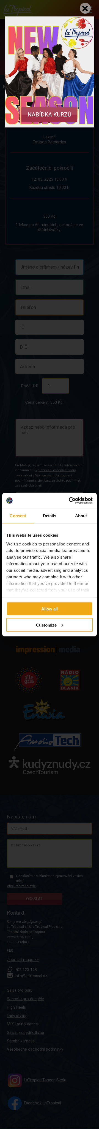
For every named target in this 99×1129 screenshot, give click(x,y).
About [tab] (81, 515)
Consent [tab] (18, 515)
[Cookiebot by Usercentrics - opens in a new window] (70, 500)
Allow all (49, 609)
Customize (46, 624)
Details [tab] (49, 515)
